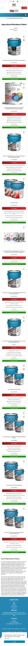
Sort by (16, 28)
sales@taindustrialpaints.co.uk (14, 623)
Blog (14, 603)
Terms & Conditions (6, 628)
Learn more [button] (7, 638)
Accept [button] (14, 641)
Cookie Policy (22, 628)
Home (7, 18)
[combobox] (11, 8)
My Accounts (14, 606)
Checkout (14, 605)
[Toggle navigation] (25, 15)
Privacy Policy (15, 628)
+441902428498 (14, 622)
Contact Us (14, 608)
